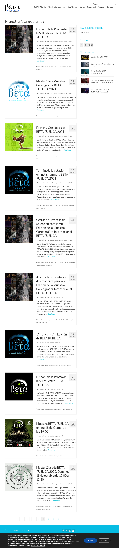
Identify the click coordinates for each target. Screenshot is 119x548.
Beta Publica (40, 66)
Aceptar (90, 540)
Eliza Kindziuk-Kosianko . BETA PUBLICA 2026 (101, 90)
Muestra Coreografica (53, 41)
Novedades (63, 41)
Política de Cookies (38, 546)
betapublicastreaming (50, 409)
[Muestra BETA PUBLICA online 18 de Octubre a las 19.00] (19, 433)
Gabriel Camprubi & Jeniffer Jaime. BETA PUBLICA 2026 (102, 81)
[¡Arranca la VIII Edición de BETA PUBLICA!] (19, 343)
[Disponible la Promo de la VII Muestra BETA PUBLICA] (19, 386)
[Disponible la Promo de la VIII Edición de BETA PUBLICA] (19, 38)
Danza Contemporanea (50, 66)
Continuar (41, 61)
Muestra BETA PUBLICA (51, 116)
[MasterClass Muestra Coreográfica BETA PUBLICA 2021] (19, 90)
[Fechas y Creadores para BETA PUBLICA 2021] (19, 137)
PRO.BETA (69, 365)
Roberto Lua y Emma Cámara (102, 64)
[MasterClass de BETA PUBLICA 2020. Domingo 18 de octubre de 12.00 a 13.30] (19, 477)
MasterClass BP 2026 (99, 57)
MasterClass (40, 116)
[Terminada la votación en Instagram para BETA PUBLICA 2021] (19, 180)
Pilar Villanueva (62, 116)
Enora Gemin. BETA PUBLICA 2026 (98, 72)
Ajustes (104, 540)
